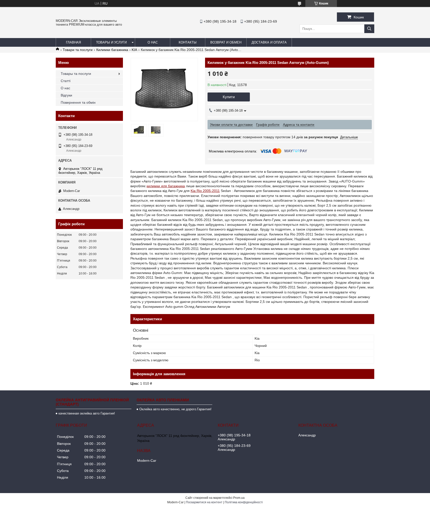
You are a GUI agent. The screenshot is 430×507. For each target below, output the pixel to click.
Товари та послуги (78, 50)
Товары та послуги (76, 74)
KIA (134, 50)
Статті (65, 81)
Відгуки (66, 95)
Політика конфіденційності (244, 502)
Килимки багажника (112, 50)
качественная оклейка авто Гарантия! (86, 413)
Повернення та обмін (78, 102)
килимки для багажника (166, 186)
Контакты (188, 42)
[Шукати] (369, 28)
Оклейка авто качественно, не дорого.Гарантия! (175, 409)
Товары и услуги (111, 42)
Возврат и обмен (225, 42)
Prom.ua (239, 498)
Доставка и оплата (269, 42)
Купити (229, 97)
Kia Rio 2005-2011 (205, 191)
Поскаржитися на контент (204, 502)
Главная (73, 42)
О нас (153, 42)
